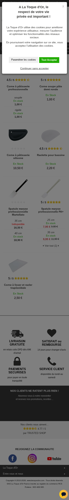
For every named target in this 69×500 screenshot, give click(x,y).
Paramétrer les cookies (23, 59)
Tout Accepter (49, 59)
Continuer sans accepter (34, 68)
